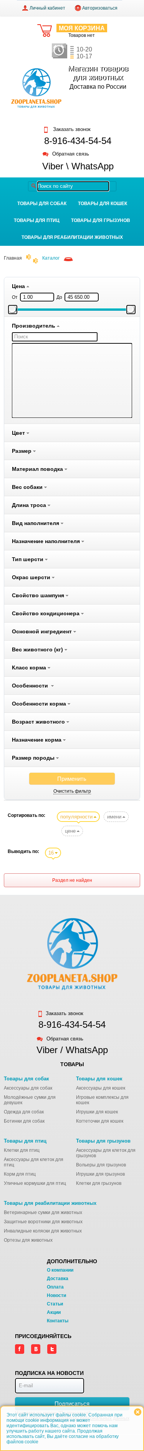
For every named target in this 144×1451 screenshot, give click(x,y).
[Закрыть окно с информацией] (137, 1412)
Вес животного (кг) (38, 649)
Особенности (31, 685)
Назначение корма (37, 740)
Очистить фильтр (72, 791)
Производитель (34, 326)
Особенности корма (40, 704)
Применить (71, 778)
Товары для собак (41, 203)
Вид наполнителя (36, 523)
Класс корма (30, 667)
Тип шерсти (28, 559)
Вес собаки (28, 487)
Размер (22, 451)
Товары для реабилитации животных (72, 237)
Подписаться (72, 1403)
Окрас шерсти (32, 577)
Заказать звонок (71, 129)
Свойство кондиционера (46, 613)
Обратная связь (70, 154)
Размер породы (34, 758)
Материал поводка (38, 469)
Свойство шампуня (39, 595)
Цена (19, 286)
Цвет (19, 433)
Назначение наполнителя (46, 541)
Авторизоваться (100, 8)
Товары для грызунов (100, 220)
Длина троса (30, 505)
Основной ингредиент (42, 631)
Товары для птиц (37, 220)
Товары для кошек (102, 203)
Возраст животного (39, 722)
